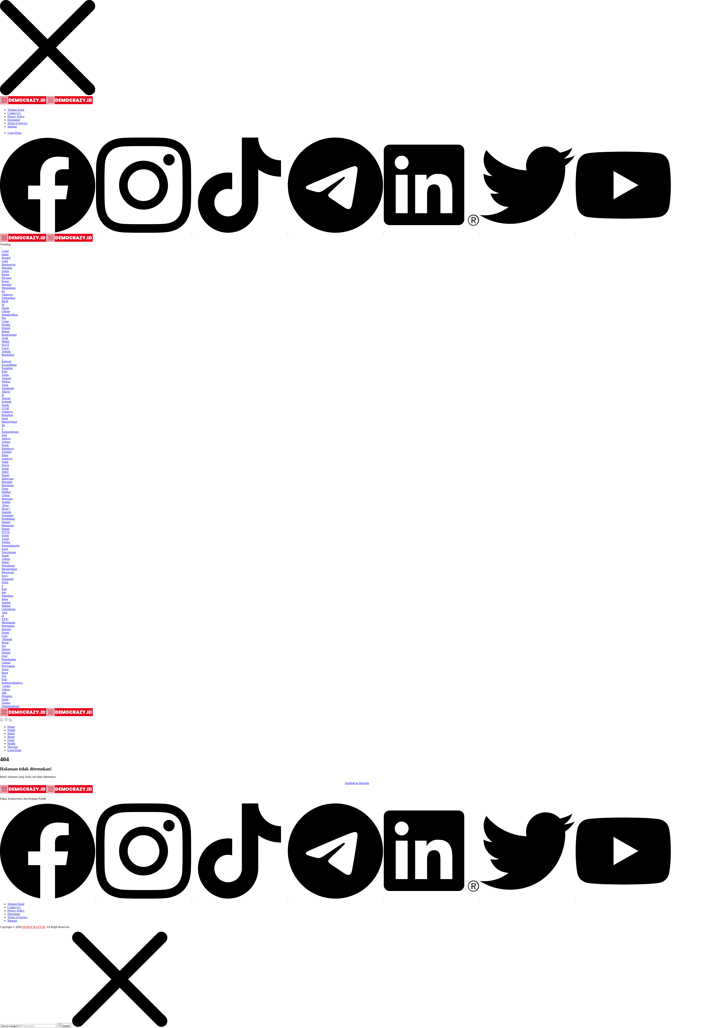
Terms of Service (17, 123)
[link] (48, 231)
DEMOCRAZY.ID (33, 927)
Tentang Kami (15, 109)
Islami (11, 733)
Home (11, 726)
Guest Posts (14, 132)
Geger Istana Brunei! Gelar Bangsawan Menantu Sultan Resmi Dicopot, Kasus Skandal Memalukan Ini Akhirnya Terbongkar (9, 274)
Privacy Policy (16, 116)
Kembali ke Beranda (357, 783)
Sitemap (12, 126)
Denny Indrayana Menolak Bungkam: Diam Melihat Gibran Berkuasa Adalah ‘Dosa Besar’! (8, 492)
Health (11, 743)
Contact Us (14, 113)
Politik (11, 730)
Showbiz (12, 746)
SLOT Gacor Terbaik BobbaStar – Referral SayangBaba (9, 354)
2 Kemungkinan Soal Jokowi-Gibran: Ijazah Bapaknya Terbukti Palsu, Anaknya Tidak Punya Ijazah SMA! (10, 450)
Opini (10, 740)
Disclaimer (13, 119)
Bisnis (11, 736)
